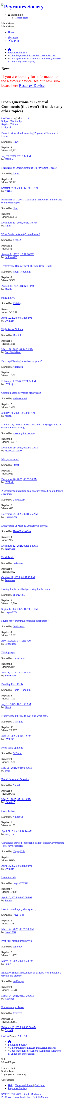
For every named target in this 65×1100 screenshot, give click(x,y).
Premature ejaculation (12, 1007)
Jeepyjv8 (17, 1013)
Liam (15, 208)
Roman (8, 900)
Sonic (8, 963)
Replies (5, 124)
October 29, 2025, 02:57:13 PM (18, 577)
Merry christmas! (10, 459)
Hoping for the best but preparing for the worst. (26, 589)
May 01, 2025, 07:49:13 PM (16, 799)
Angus (16, 173)
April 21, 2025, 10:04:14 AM (16, 831)
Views (14, 124)
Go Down (6, 118)
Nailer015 (18, 785)
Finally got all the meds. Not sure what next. (24, 715)
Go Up (5, 1036)
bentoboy (17, 946)
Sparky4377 (19, 594)
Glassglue (18, 721)
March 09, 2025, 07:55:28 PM (17, 960)
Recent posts (21, 17)
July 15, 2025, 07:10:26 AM (16, 640)
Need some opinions (12, 747)
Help (10, 1085)
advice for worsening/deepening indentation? (24, 620)
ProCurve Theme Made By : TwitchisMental (24, 1097)
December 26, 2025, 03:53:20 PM (19, 479)
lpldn (7, 770)
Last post (6, 127)
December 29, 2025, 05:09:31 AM (19, 447)
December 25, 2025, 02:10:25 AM (19, 514)
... (26, 118)
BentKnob (10, 675)
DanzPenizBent (13, 352)
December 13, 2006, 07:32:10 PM (19, 222)
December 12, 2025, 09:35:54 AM (19, 545)
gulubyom (10, 548)
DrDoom (17, 753)
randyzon (9, 834)
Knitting (17, 303)
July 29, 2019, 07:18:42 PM (16, 156)
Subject (5, 121)
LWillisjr (9, 320)
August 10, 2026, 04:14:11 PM (17, 286)
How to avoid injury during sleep (18, 909)
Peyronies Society (17, 1088)
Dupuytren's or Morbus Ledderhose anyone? (24, 525)
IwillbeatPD (11, 257)
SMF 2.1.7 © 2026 (11, 1094)
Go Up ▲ (39, 1085)
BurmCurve (19, 658)
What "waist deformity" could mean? (20, 234)
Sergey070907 (20, 883)
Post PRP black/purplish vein (16, 940)
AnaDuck (17, 366)
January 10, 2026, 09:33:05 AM (18, 412)
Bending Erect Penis (12, 684)
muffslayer (18, 981)
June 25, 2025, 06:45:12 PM (16, 736)
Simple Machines (32, 1094)
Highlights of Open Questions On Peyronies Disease (29, 167)
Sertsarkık (18, 563)
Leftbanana (18, 626)
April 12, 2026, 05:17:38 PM (16, 317)
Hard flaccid (7, 557)
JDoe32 (17, 239)
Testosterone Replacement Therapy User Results (26, 266)
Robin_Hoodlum (21, 271)
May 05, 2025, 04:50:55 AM (16, 767)
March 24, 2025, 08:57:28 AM (17, 929)
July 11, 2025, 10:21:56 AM (16, 704)
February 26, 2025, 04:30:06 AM (18, 1027)
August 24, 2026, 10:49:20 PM (17, 254)
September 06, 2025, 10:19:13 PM (19, 609)
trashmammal (20, 398)
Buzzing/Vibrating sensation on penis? (21, 361)
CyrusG (9, 1030)
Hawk (16, 141)
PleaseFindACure (22, 531)
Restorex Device (31, 85)
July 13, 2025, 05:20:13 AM (16, 672)
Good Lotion (8, 811)
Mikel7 (8, 289)
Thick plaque (8, 652)
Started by (16, 121)
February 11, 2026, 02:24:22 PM (18, 381)
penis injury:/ (8, 297)
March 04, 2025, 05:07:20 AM (17, 995)
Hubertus (9, 998)
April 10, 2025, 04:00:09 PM (16, 897)
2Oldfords (10, 159)
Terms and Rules (24, 1085)
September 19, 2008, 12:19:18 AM (19, 187)
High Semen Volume (12, 329)
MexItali (17, 335)
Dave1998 (18, 914)
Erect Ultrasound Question (15, 779)
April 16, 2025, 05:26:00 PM (16, 865)
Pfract (16, 464)
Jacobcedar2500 (13, 450)
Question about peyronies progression (21, 392)
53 (29, 118)
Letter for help (8, 877)
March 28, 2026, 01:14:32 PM (17, 349)
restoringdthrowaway (24, 433)
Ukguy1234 (19, 499)
